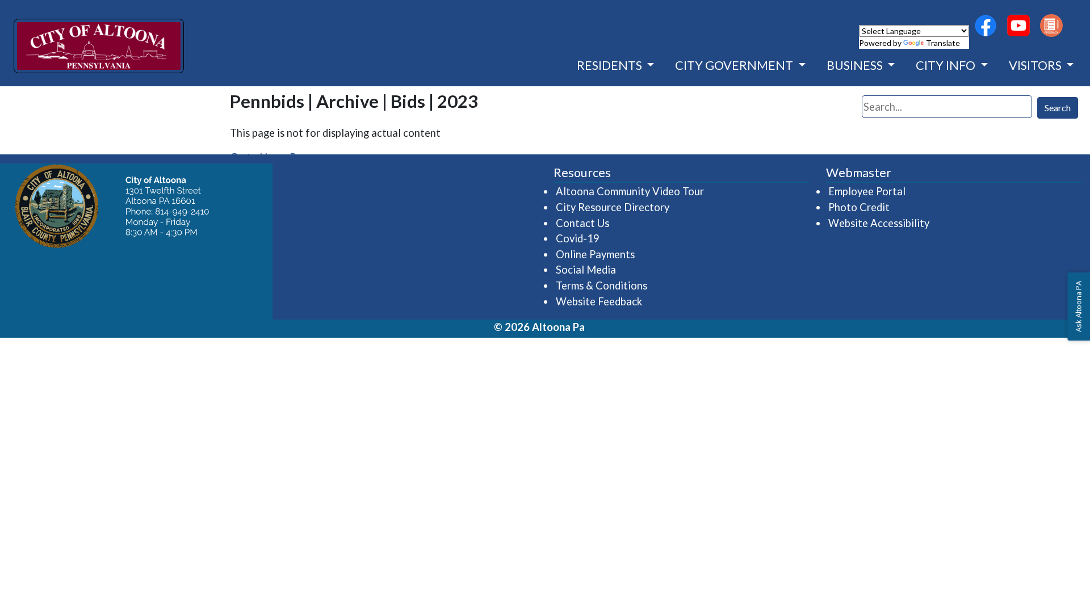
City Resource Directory (612, 207)
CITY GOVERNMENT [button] (735, 65)
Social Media (586, 269)
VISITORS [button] (1036, 65)
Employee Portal (867, 191)
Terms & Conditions (601, 285)
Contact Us (582, 223)
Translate (943, 43)
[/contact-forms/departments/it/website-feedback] (1051, 25)
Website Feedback (599, 301)
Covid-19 (578, 238)
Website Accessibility (878, 223)
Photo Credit (859, 207)
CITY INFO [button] (947, 65)
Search (1058, 107)
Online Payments (595, 254)
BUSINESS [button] (856, 65)
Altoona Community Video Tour (630, 191)
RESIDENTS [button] (610, 65)
